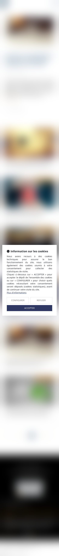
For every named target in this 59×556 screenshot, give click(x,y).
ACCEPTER (29, 308)
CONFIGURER (18, 300)
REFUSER (41, 300)
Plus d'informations (16, 292)
